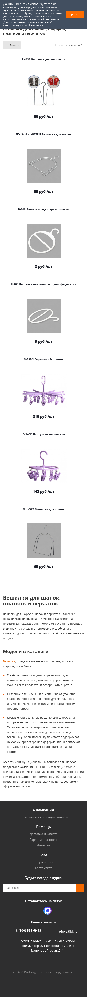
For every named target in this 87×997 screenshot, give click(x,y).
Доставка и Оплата (43, 834)
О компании (43, 810)
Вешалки (9, 661)
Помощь (43, 826)
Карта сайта (43, 868)
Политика (36, 25)
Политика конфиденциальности (43, 817)
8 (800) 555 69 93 (28, 930)
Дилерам (43, 845)
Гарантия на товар (43, 839)
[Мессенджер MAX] (48, 911)
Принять (74, 14)
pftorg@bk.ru (68, 931)
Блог (43, 855)
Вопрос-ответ (43, 862)
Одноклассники (37, 911)
